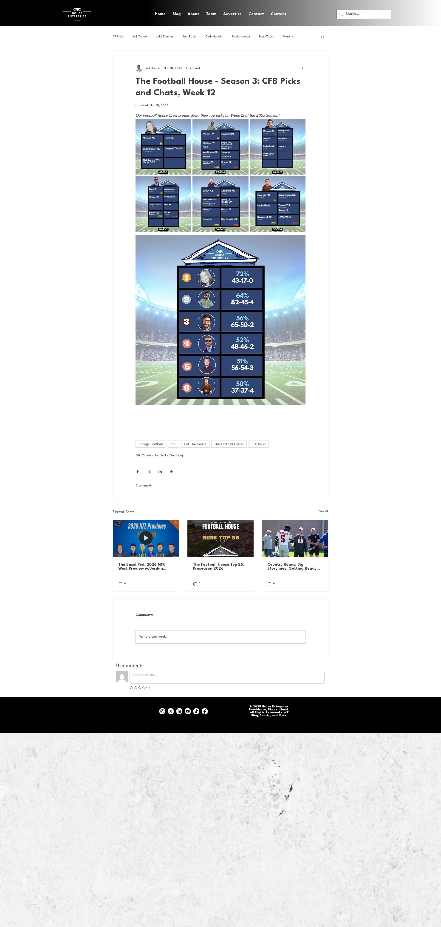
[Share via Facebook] (138, 471)
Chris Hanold (214, 36)
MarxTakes (266, 36)
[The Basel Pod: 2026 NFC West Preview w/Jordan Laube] (146, 538)
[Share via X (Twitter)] (149, 471)
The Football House (229, 444)
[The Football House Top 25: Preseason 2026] (220, 538)
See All (323, 511)
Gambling (176, 455)
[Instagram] (162, 711)
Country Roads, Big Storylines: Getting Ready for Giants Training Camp (292, 567)
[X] (171, 711)
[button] (278, 14)
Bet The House (195, 444)
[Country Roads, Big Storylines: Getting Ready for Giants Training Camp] (295, 538)
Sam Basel (189, 36)
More (286, 36)
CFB (173, 444)
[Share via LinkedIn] (160, 471)
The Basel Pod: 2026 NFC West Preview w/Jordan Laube (142, 567)
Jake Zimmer (164, 36)
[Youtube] (188, 711)
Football (160, 455)
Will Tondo (140, 36)
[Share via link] (171, 471)
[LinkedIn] (179, 711)
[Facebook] (205, 711)
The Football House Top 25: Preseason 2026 (218, 567)
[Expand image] (163, 147)
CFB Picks (259, 444)
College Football (151, 444)
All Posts (118, 36)
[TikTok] (196, 711)
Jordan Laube (241, 36)
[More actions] (302, 68)
